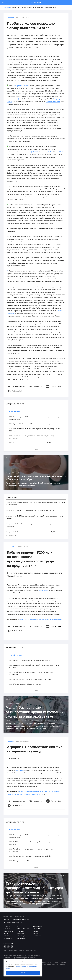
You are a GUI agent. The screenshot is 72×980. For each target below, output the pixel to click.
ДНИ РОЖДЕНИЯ (21, 938)
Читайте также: (16, 412)
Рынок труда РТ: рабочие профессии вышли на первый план (40, 619)
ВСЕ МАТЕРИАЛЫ (8, 931)
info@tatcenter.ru (8, 943)
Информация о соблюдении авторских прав (16, 919)
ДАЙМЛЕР (34, 152)
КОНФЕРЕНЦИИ (37, 936)
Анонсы (5, 7)
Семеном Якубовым (53, 101)
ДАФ (19, 99)
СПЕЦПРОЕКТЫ (37, 928)
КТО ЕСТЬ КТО (20, 931)
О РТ (18, 926)
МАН (49, 152)
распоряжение (43, 590)
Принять (22, 972)
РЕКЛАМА (35, 931)
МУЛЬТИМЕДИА (8, 938)
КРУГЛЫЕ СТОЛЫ (37, 926)
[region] (23, 967)
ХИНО (61, 152)
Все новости (11, 535)
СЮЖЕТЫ (6, 933)
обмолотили (19, 770)
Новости (10, 18)
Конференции (11, 876)
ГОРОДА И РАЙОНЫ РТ (23, 928)
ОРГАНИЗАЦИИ (21, 936)
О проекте (7, 926)
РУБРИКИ (6, 936)
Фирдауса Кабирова (22, 86)
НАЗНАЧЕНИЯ (20, 933)
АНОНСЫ (35, 933)
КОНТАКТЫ (7, 928)
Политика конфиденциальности (13, 922)
